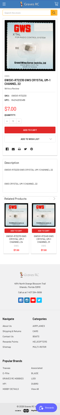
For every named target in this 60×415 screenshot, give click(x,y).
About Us (7, 325)
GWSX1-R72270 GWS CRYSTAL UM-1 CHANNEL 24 (16, 239)
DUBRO (34, 383)
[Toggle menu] (4, 4)
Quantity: (10, 115)
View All (35, 388)
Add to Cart (16, 231)
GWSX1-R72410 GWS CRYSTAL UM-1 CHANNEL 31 (44, 239)
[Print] (19, 149)
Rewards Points (10, 341)
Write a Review (12, 88)
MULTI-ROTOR (39, 346)
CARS (35, 331)
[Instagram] (27, 300)
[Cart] (56, 4)
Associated (36, 368)
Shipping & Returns (12, 331)
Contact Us (8, 336)
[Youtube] (33, 300)
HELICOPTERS (40, 341)
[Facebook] (7, 149)
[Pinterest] (31, 149)
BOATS (36, 336)
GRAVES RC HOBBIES (13, 378)
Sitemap (7, 346)
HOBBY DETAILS (11, 388)
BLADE (34, 373)
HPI (4, 383)
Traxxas (6, 368)
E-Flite (6, 373)
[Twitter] (25, 149)
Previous (50, 198)
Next (54, 198)
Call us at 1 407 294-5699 (30, 292)
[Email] (13, 149)
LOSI (33, 378)
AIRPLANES (39, 325)
